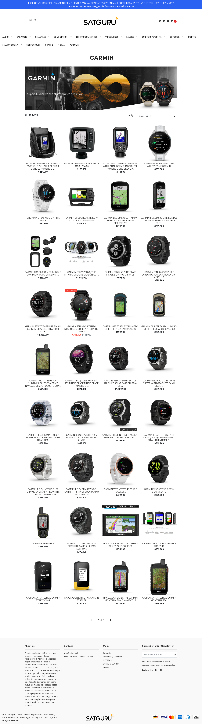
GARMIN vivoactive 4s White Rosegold (120, 490)
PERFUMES (75, 45)
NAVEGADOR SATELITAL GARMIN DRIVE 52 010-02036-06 (120, 545)
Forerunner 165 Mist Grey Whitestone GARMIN (159, 165)
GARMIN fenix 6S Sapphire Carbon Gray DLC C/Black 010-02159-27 (159, 275)
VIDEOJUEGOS (111, 37)
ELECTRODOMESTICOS (86, 37)
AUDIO (5, 37)
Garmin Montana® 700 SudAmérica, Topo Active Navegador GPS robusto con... (43, 383)
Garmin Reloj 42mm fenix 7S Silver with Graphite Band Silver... (159, 383)
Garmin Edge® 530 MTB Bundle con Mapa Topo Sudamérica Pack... (159, 220)
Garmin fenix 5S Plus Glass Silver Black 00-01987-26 (120, 273)
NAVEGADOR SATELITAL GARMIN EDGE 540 (159, 545)
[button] (160, 21)
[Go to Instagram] (30, 20)
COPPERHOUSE (33, 45)
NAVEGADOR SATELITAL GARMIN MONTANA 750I (159, 599)
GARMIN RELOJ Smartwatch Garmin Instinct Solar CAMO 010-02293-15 (81, 492)
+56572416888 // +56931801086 (78, 656)
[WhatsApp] (35, 20)
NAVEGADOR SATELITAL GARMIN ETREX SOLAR (43, 599)
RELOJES (130, 37)
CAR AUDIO (22, 37)
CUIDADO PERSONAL (151, 37)
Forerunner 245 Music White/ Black (43, 219)
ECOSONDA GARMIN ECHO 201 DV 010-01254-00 (81, 165)
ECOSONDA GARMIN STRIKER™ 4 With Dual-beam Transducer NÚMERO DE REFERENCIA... (120, 166)
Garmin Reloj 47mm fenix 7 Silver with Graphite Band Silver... (82, 437)
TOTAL (61, 45)
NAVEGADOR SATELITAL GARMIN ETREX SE (81, 599)
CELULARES (40, 37)
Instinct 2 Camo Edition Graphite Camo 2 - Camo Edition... (81, 546)
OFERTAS (191, 37)
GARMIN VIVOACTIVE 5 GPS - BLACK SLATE (159, 490)
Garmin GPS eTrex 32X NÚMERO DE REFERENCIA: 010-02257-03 (159, 327)
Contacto (107, 653)
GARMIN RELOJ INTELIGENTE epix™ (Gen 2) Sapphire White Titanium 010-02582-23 (43, 492)
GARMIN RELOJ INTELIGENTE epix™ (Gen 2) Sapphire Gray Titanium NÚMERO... (159, 437)
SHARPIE (49, 45)
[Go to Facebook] (26, 20)
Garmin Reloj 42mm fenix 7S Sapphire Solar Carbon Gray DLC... (120, 383)
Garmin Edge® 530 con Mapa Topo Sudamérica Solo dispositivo (120, 220)
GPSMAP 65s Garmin (43, 543)
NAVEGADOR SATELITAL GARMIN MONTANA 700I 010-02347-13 (120, 599)
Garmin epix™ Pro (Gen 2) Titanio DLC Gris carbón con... (81, 273)
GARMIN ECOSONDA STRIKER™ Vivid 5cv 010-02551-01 (82, 219)
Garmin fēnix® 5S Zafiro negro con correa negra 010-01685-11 (81, 329)
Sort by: (130, 115)
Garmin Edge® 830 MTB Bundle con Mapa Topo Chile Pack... (43, 273)
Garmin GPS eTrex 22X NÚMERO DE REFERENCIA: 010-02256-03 (120, 327)
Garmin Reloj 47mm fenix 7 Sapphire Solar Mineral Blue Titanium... (43, 437)
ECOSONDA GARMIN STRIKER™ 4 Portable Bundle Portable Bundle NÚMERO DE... (43, 166)
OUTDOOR (174, 37)
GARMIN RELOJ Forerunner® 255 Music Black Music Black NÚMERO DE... (82, 383)
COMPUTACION (61, 37)
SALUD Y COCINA (10, 45)
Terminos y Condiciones (113, 656)
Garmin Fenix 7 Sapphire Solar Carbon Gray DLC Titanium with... (43, 329)
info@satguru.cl (71, 653)
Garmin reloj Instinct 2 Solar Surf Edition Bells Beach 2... (120, 436)
